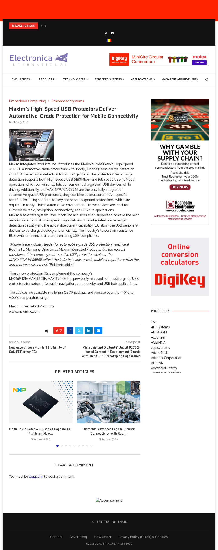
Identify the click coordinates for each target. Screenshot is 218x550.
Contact (56, 537)
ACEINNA (158, 342)
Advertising (78, 537)
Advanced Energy (164, 368)
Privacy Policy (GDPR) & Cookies (143, 537)
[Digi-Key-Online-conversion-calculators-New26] (180, 240)
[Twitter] (106, 33)
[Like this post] (60, 330)
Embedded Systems (108, 79)
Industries (21, 79)
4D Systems (160, 327)
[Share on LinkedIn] (89, 330)
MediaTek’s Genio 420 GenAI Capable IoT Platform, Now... (40, 431)
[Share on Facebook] (70, 330)
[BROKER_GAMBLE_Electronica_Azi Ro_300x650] (180, 102)
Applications (141, 79)
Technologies (74, 79)
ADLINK (157, 363)
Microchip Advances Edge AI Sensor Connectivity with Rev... (108, 431)
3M (153, 322)
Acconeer (158, 337)
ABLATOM (159, 332)
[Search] (207, 79)
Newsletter (102, 537)
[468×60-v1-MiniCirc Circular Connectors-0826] (159, 55)
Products (46, 79)
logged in (36, 476)
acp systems (160, 347)
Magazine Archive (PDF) (180, 79)
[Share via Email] (98, 330)
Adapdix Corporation (166, 358)
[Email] (112, 33)
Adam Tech (159, 352)
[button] (41, 25)
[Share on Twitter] (79, 330)
